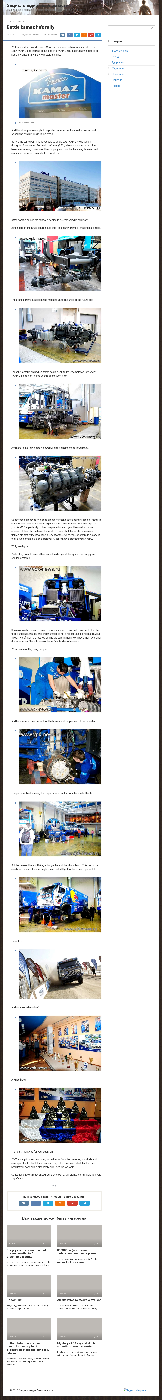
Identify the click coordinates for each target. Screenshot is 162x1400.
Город (115, 56)
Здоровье (118, 62)
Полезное (118, 74)
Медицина (118, 68)
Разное (35, 34)
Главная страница (15, 21)
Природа (117, 79)
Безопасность (120, 50)
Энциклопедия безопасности (37, 5)
